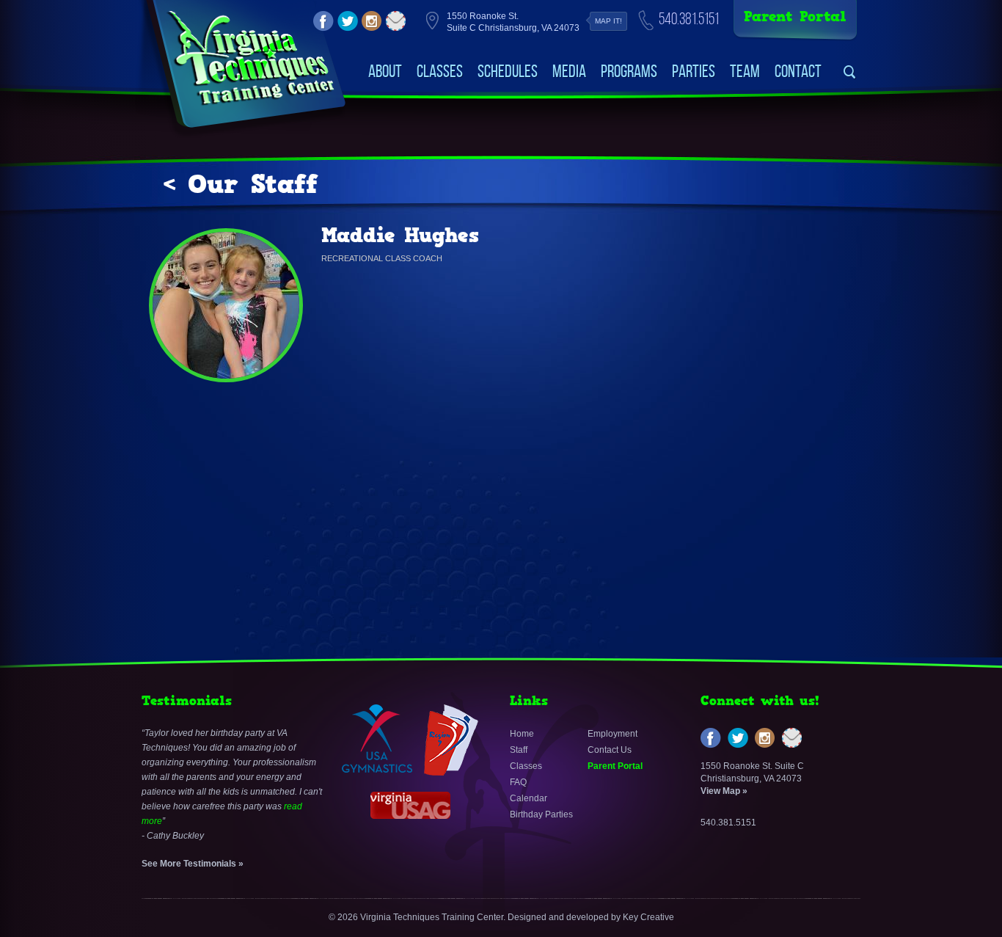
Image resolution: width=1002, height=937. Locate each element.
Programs (629, 71)
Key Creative (648, 917)
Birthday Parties (541, 814)
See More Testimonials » (193, 863)
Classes (440, 71)
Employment (612, 734)
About (385, 71)
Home (522, 734)
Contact (798, 71)
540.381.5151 (689, 18)
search (850, 72)
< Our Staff (240, 184)
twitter (347, 21)
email (396, 21)
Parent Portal (795, 16)
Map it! (608, 21)
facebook (323, 21)
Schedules (508, 71)
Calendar (528, 798)
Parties (693, 71)
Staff (518, 750)
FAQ (518, 782)
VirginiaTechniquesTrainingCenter (250, 58)
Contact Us (610, 750)
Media (569, 71)
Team (745, 71)
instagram (372, 21)
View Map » (724, 791)
